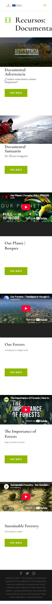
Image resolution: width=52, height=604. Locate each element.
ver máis (16, 92)
